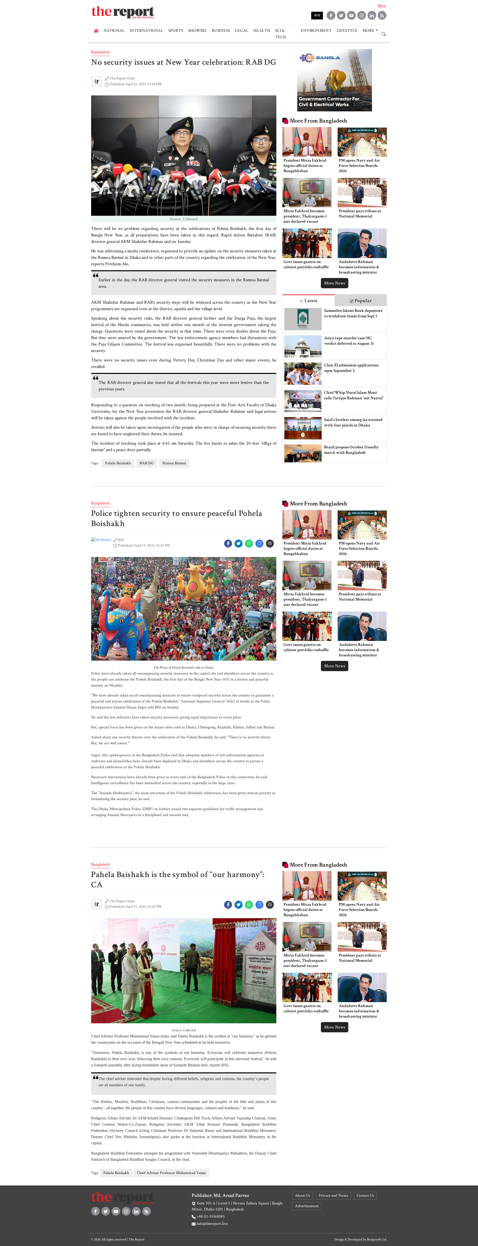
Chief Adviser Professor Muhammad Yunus (171, 1173)
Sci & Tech (280, 34)
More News (334, 283)
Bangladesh (100, 52)
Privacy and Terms (333, 1195)
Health (261, 30)
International (146, 30)
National (114, 30)
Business (221, 30)
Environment (316, 30)
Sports (175, 30)
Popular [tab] (363, 300)
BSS (121, 540)
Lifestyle (347, 30)
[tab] (309, 300)
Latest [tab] (310, 300)
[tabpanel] (335, 384)
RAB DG (147, 463)
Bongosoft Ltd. (377, 1239)
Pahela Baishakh (118, 463)
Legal (241, 30)
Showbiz (197, 30)
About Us (302, 1195)
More (368, 30)
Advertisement (307, 1206)
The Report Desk (122, 78)
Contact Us (365, 1195)
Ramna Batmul (174, 463)
